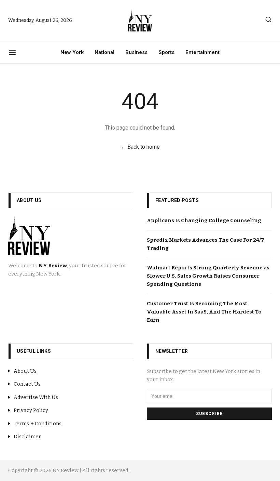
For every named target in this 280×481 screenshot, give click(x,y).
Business (136, 52)
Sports (166, 52)
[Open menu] (12, 52)
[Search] (268, 19)
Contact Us (27, 384)
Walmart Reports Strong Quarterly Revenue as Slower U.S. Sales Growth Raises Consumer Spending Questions (208, 276)
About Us (25, 371)
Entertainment (202, 52)
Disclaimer (27, 436)
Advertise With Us (36, 397)
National (104, 52)
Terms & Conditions (37, 423)
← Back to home (140, 147)
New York (72, 52)
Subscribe (209, 413)
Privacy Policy (31, 410)
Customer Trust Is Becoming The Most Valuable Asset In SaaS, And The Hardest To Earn (204, 311)
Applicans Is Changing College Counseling (204, 220)
